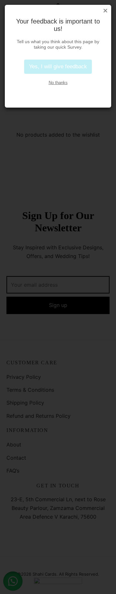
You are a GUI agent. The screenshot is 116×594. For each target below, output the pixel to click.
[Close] (105, 10)
